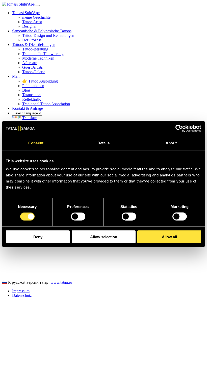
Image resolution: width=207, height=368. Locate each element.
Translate (29, 118)
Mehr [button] (16, 76)
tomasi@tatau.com (17, 273)
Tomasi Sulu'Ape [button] (26, 13)
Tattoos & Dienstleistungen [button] (33, 44)
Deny (37, 236)
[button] (27, 108)
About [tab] (171, 143)
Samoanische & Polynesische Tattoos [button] (41, 31)
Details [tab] (103, 143)
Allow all (169, 236)
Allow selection (103, 236)
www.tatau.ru (61, 282)
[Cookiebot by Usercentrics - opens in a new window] (179, 128)
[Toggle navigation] (38, 5)
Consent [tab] (35, 143)
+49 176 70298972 (17, 269)
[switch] (78, 217)
